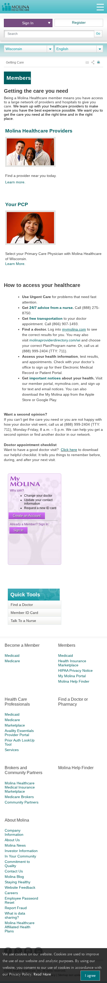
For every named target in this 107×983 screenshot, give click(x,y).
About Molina (17, 820)
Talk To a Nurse (23, 621)
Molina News (15, 845)
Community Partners (21, 802)
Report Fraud (16, 908)
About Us (12, 840)
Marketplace (15, 725)
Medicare (12, 661)
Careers (11, 893)
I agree (90, 975)
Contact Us (14, 871)
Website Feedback (20, 887)
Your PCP (16, 204)
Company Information (14, 832)
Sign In (28, 23)
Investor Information (21, 851)
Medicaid (12, 655)
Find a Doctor (22, 605)
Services (12, 750)
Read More (42, 974)
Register (79, 22)
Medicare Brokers (19, 797)
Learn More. (15, 264)
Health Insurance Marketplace (72, 663)
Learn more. (15, 182)
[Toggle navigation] (100, 7)
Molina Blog (14, 877)
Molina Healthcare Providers (38, 131)
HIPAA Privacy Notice (75, 670)
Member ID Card (24, 613)
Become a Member (22, 645)
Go (98, 33)
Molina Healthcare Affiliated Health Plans (20, 927)
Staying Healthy (17, 882)
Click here (69, 450)
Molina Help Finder (73, 681)
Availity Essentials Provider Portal (19, 733)
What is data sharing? (15, 915)
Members (66, 645)
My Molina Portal (72, 676)
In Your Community (20, 856)
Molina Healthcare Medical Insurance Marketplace (20, 787)
